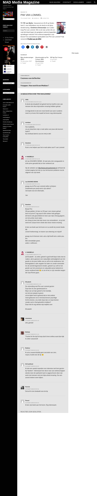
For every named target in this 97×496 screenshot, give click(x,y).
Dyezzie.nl (5, 109)
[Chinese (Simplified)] (7, 12)
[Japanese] (12, 14)
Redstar (27, 348)
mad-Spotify (6, 119)
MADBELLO (36, 18)
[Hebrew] (7, 14)
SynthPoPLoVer (7, 132)
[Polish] (5, 15)
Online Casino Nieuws (8, 124)
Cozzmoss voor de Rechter (30, 77)
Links (88, 2)
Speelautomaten (7, 130)
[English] (10, 12)
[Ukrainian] (4, 17)
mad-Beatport (6, 117)
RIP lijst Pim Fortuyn (56, 57)
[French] (12, 12)
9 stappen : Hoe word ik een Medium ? (35, 84)
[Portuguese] (7, 15)
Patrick (27, 387)
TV (26, 12)
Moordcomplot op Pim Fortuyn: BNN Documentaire (42, 59)
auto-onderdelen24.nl (8, 102)
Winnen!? (5, 141)
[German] (4, 14)
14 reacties (45, 18)
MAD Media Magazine (21, 2)
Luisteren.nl (6, 115)
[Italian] (10, 14)
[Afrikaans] (4, 12)
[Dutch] (9, 12)
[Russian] (9, 15)
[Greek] (5, 14)
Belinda (27, 332)
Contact (67, 2)
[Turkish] (12, 15)
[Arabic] (5, 12)
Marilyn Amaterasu (7, 122)
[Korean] (4, 15)
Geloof (23, 12)
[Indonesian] (9, 14)
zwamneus (28, 318)
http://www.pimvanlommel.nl (47, 168)
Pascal (27, 400)
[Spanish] (10, 15)
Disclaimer (78, 2)
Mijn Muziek (54, 2)
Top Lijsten (5, 139)
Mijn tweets (75, 53)
